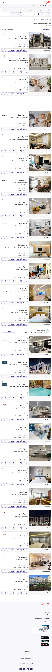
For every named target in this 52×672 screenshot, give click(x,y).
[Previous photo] (30, 40)
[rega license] (26, 629)
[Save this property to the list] (5, 50)
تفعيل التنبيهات (45, 29)
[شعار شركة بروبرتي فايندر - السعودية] (47, 2)
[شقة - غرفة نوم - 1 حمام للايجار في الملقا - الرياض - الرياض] (26, 164)
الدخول (4, 2)
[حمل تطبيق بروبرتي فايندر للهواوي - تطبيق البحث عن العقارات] (45, 644)
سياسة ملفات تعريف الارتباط (26, 658)
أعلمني (9, 331)
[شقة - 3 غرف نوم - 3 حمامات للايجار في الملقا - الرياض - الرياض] (26, 42)
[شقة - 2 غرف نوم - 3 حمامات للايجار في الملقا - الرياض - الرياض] (26, 208)
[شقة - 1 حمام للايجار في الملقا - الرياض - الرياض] (26, 121)
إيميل (18, 50)
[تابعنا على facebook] (28, 669)
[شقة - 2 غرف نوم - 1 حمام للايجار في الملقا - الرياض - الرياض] (26, 273)
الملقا (47, 10)
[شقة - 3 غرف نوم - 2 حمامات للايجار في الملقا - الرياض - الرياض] (26, 541)
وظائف (47, 615)
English (31, 663)
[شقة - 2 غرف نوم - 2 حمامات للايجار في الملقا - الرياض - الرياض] (26, 368)
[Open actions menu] (2, 50)
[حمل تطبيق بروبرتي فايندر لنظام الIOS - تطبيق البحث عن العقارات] (45, 637)
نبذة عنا (47, 612)
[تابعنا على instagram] (31, 669)
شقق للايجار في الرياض (45, 19)
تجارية (33, 6)
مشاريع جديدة (38, 6)
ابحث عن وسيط (28, 6)
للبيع (48, 6)
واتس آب (11, 50)
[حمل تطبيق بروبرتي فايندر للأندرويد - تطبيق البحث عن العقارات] (45, 641)
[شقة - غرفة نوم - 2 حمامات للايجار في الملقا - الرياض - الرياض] (26, 411)
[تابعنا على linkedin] (21, 669)
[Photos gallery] (40, 40)
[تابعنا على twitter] (24, 669)
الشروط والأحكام (26, 651)
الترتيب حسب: (10, 29)
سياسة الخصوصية (26, 655)
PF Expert (46, 622)
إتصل (24, 50)
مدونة (22, 6)
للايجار (44, 6)
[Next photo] (50, 40)
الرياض (38, 19)
